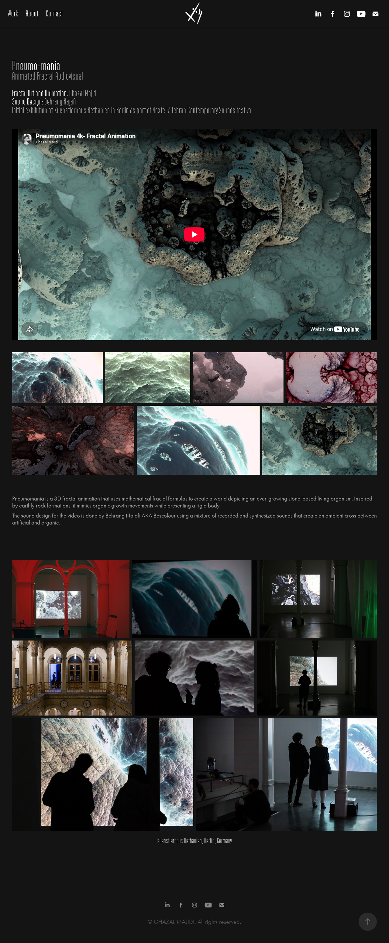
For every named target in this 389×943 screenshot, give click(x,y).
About (32, 14)
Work (13, 14)
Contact (54, 14)
